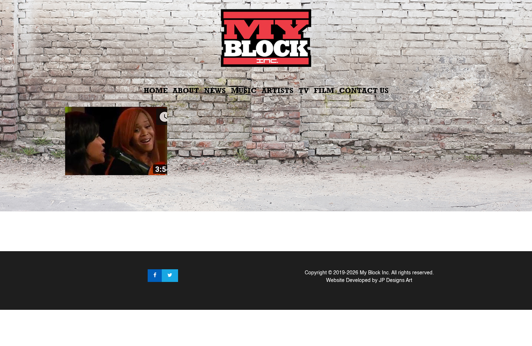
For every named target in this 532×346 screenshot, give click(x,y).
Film (324, 90)
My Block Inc (374, 272)
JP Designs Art (395, 280)
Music (244, 90)
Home (156, 90)
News (215, 90)
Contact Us (364, 90)
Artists (278, 90)
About (186, 90)
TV (304, 90)
